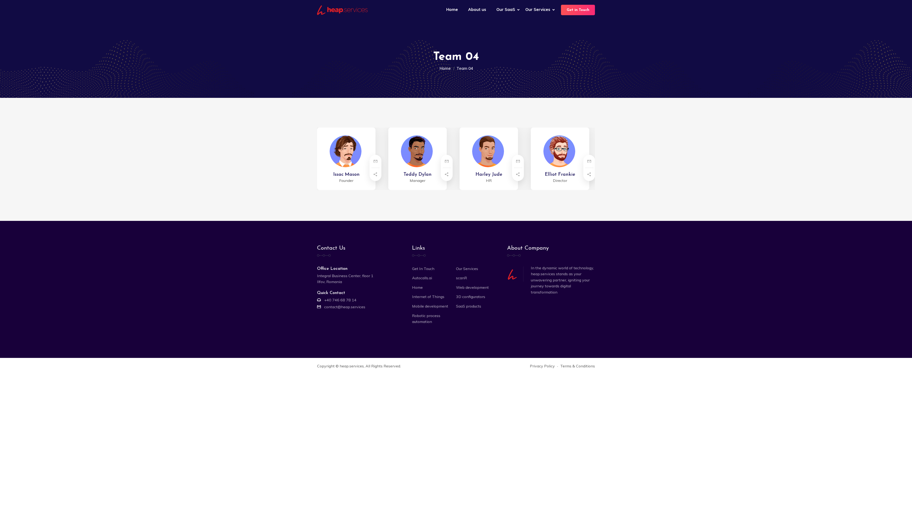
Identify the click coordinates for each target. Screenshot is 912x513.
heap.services (352, 366)
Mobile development (430, 306)
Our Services (537, 9)
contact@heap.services (344, 306)
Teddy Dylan (418, 174)
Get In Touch (423, 268)
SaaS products (468, 306)
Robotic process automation (426, 318)
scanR (461, 278)
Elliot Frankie (560, 174)
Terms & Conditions (577, 366)
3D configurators (470, 296)
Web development (472, 287)
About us (477, 9)
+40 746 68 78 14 (340, 300)
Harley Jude (488, 174)
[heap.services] (342, 9)
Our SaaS (505, 9)
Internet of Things (428, 296)
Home (452, 9)
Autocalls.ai (422, 278)
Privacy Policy (542, 366)
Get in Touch (578, 10)
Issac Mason (346, 174)
